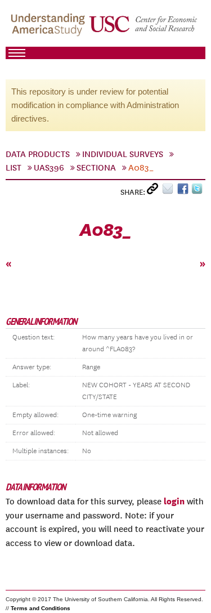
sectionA (96, 168)
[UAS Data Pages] (49, 29)
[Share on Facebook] (184, 191)
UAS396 (49, 168)
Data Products (38, 154)
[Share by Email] (169, 191)
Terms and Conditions (40, 608)
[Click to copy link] (154, 191)
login (174, 501)
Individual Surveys (122, 154)
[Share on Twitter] (198, 191)
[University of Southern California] (144, 29)
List (13, 168)
